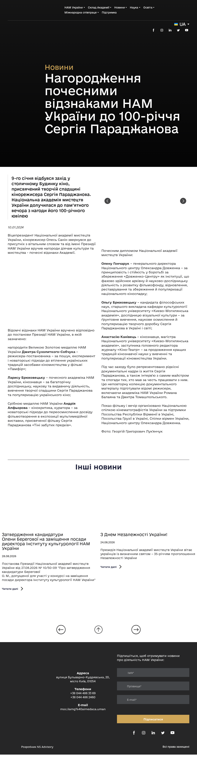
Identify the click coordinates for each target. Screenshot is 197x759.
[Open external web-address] (12, 747)
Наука (134, 7)
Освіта (147, 7)
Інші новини (98, 467)
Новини (119, 7)
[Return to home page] (23, 10)
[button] (153, 30)
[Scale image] (52, 291)
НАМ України (73, 7)
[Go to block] (98, 629)
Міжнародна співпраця (80, 12)
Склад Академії (98, 7)
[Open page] (49, 504)
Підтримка (109, 12)
